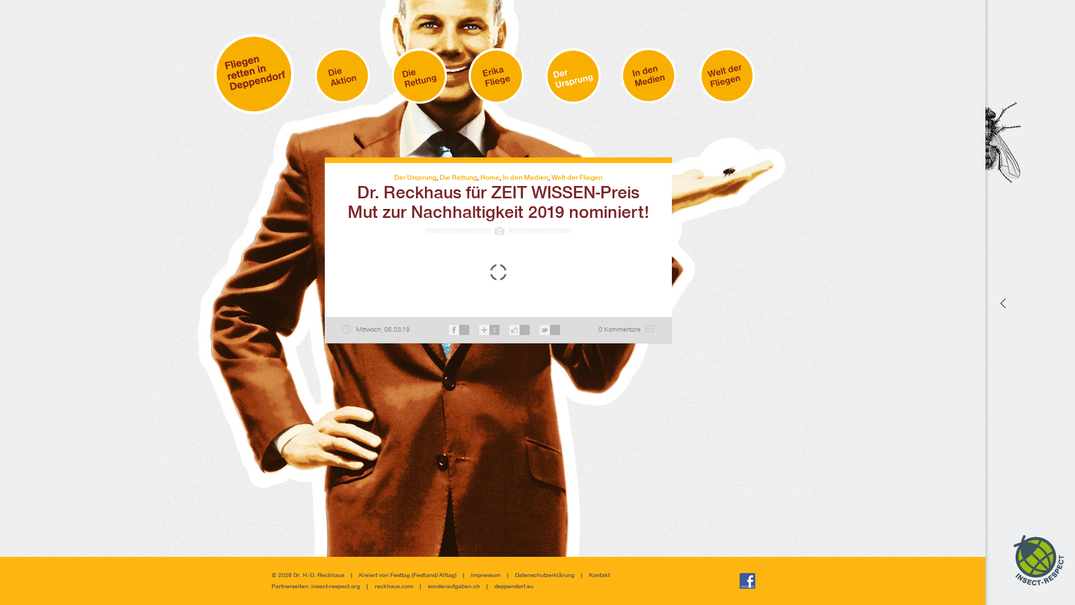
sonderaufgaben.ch (454, 587)
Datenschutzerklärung (544, 576)
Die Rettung (458, 178)
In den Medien (525, 178)
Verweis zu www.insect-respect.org (1002, 302)
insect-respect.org (335, 587)
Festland (424, 576)
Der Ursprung (415, 178)
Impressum (486, 576)
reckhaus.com (394, 587)
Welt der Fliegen (576, 178)
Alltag (447, 576)
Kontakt (599, 576)
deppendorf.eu (514, 587)
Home (489, 178)
